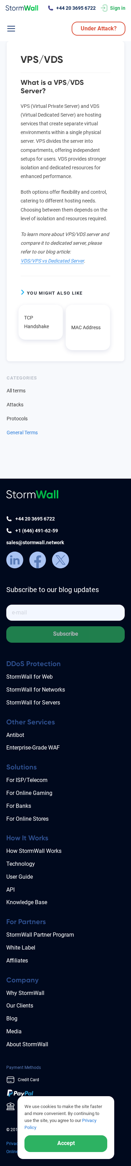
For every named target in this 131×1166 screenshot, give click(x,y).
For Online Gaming (29, 793)
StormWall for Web (29, 676)
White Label (20, 947)
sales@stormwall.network (35, 542)
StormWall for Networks (35, 689)
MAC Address (86, 327)
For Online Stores (27, 819)
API (10, 889)
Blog (11, 1018)
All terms (16, 390)
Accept (66, 1143)
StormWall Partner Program (40, 934)
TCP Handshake (36, 322)
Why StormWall (25, 993)
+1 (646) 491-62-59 (36, 530)
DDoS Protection (33, 663)
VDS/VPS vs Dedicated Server (52, 261)
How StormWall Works (33, 851)
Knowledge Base (26, 902)
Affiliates (17, 960)
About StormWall (27, 1044)
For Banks (18, 806)
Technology (20, 864)
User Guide (19, 876)
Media (14, 1031)
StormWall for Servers (33, 702)
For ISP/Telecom (27, 780)
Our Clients (19, 1005)
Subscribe (65, 633)
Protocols (17, 418)
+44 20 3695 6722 (76, 8)
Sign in (117, 8)
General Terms (22, 432)
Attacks (15, 404)
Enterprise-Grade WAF (33, 747)
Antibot (15, 735)
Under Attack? (99, 28)
